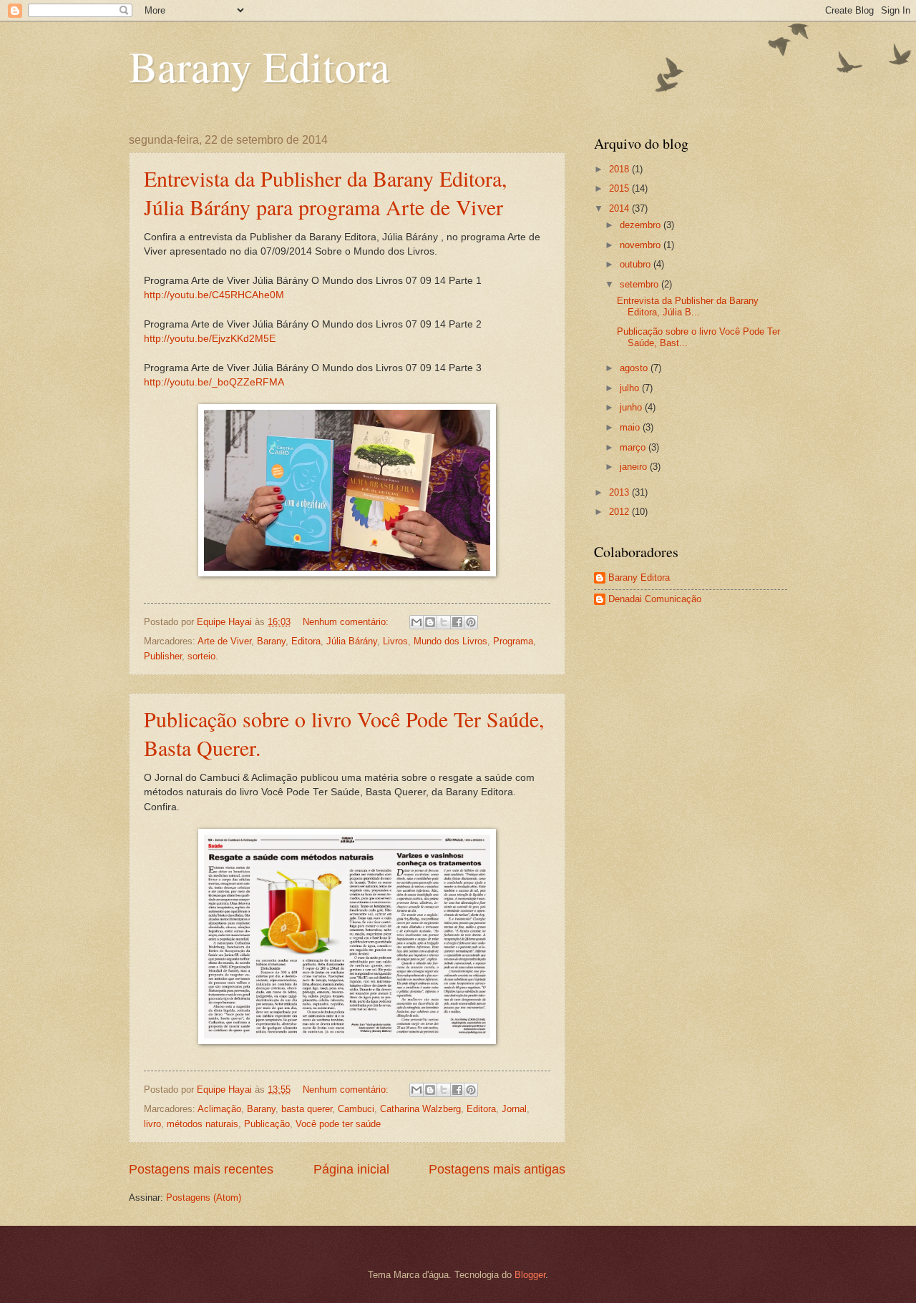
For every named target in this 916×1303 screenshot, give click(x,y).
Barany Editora (259, 65)
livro (152, 1123)
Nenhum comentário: (347, 621)
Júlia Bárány (351, 641)
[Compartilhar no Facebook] (457, 622)
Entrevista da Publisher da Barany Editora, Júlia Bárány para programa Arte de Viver (325, 192)
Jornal (514, 1108)
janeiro (635, 466)
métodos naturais (202, 1123)
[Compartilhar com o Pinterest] (471, 622)
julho (631, 388)
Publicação (267, 1123)
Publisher (163, 656)
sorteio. (202, 656)
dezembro (641, 225)
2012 (620, 511)
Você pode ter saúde (338, 1123)
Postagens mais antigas (497, 1169)
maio (631, 427)
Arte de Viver (224, 641)
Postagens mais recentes (201, 1169)
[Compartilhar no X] (444, 622)
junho (632, 407)
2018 (620, 169)
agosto (635, 368)
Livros (395, 641)
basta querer (306, 1108)
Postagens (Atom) (203, 1197)
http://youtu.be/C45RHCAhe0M (214, 295)
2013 (620, 492)
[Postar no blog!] (430, 622)
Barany (271, 641)
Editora (306, 641)
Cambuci (356, 1108)
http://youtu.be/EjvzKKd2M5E (210, 338)
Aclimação (219, 1108)
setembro (640, 284)
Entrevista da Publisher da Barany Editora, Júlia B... (688, 306)
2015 (620, 188)
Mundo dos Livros (450, 641)
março (634, 447)
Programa (513, 641)
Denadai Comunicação (654, 599)
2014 (620, 208)
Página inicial (351, 1169)
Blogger (530, 1274)
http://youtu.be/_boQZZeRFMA (214, 382)
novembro (641, 245)
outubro (636, 264)
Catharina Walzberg (420, 1108)
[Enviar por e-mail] (416, 622)
